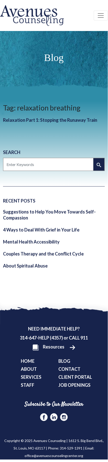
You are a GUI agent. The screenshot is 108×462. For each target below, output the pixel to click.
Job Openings (74, 385)
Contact (69, 369)
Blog (64, 361)
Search (11, 152)
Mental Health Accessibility (31, 241)
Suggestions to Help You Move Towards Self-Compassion (49, 214)
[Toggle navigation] (101, 15)
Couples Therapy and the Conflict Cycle (43, 253)
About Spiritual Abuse (25, 265)
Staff (27, 385)
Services (31, 377)
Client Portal (75, 377)
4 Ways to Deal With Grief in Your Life (41, 229)
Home (28, 361)
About (29, 369)
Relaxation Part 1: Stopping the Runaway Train (50, 120)
